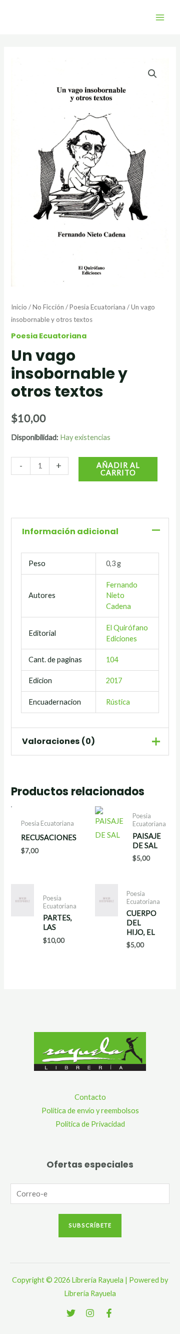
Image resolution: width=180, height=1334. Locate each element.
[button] (153, 74)
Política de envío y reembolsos (90, 1110)
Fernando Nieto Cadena (122, 596)
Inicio (19, 307)
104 (112, 659)
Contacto (90, 1097)
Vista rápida (109, 852)
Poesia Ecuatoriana (98, 307)
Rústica (118, 702)
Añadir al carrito (118, 469)
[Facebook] (109, 1313)
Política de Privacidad (90, 1124)
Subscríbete (90, 1225)
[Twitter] (71, 1313)
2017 (114, 680)
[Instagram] (90, 1313)
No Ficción (48, 307)
